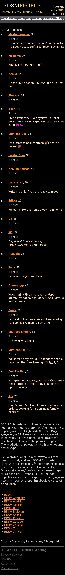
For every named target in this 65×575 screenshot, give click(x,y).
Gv (10, 218)
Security (6, 559)
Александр (16, 285)
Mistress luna (17, 133)
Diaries (27, 12)
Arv (10, 396)
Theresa (13, 95)
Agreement (8, 563)
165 (61, 13)
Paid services (9, 568)
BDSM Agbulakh (14, 498)
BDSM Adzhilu (13, 501)
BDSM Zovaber (14, 521)
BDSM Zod (11, 528)
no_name (14, 55)
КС (10, 232)
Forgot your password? (41, 18)
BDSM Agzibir (13, 505)
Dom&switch (16, 371)
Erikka (12, 200)
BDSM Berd (11, 508)
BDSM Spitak (12, 515)
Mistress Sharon (19, 331)
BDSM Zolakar (13, 525)
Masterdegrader (19, 34)
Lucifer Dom (16, 155)
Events (16, 12)
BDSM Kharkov (14, 518)
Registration (9, 18)
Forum (38, 12)
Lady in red (15, 182)
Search (5, 12)
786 (61, 10)
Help (61, 18)
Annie (12, 310)
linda (11, 267)
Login (21, 18)
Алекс (12, 74)
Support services (12, 554)
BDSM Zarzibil (13, 531)
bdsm (8, 494)
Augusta (14, 253)
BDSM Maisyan (14, 511)
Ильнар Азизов (18, 169)
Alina (11, 109)
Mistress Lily (16, 350)
